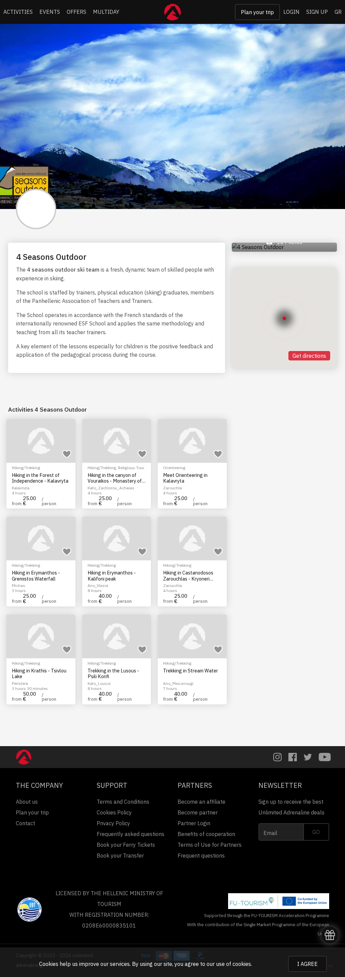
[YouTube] (325, 757)
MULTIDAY (106, 11)
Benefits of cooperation (206, 834)
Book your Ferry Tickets (126, 844)
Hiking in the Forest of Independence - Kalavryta (40, 478)
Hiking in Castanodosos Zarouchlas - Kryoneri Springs (188, 576)
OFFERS (76, 11)
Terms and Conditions (123, 801)
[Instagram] (277, 757)
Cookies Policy (114, 812)
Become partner (198, 812)
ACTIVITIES (18, 11)
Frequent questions (201, 855)
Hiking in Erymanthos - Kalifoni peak (112, 576)
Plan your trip (257, 12)
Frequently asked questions (130, 834)
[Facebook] (292, 757)
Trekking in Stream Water (190, 671)
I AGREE (307, 964)
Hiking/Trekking (26, 467)
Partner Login (194, 823)
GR (338, 11)
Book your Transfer (120, 855)
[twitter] (308, 757)
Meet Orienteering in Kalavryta (185, 478)
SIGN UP (317, 11)
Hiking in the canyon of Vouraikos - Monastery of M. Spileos (115, 478)
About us (27, 801)
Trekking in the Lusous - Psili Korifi (113, 673)
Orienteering (174, 467)
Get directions (309, 355)
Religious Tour (131, 467)
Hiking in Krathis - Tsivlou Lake (39, 673)
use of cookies (233, 964)
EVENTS (49, 11)
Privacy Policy (113, 823)
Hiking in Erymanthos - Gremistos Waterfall (36, 576)
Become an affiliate (201, 801)
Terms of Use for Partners (210, 844)
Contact (25, 823)
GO (316, 832)
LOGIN (291, 11)
